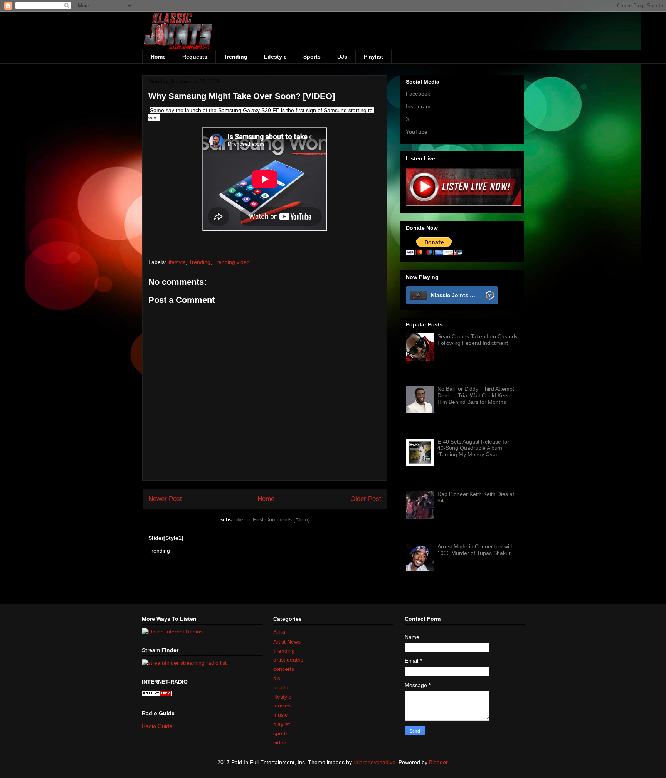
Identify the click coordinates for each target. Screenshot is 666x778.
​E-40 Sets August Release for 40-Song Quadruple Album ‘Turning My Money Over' (473, 448)
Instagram (418, 106)
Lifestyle (275, 57)
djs (276, 678)
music (280, 715)
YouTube (416, 132)
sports (280, 733)
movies (282, 705)
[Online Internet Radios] (172, 631)
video (279, 742)
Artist (279, 632)
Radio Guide (157, 726)
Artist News (287, 642)
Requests (194, 57)
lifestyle (177, 262)
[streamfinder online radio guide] (184, 663)
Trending (235, 57)
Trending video (232, 262)
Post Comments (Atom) (281, 519)
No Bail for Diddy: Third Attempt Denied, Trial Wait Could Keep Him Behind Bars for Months (475, 395)
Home (158, 57)
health (280, 687)
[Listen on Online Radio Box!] (490, 296)
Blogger (438, 762)
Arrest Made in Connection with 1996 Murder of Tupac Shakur (475, 549)
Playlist (373, 57)
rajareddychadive (374, 762)
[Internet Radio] (157, 694)
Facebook (418, 94)
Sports (312, 57)
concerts (283, 669)
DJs (342, 57)
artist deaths (288, 660)
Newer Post (165, 498)
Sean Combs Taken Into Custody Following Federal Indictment (477, 339)
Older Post (365, 498)
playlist (281, 724)
